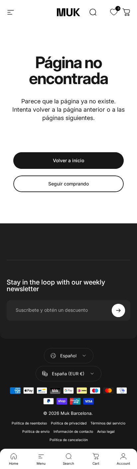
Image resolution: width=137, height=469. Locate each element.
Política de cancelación (69, 440)
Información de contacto (73, 431)
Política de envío (36, 431)
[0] (109, 12)
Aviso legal (106, 431)
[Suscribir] (118, 310)
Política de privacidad (68, 423)
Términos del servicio (107, 423)
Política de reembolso (29, 423)
